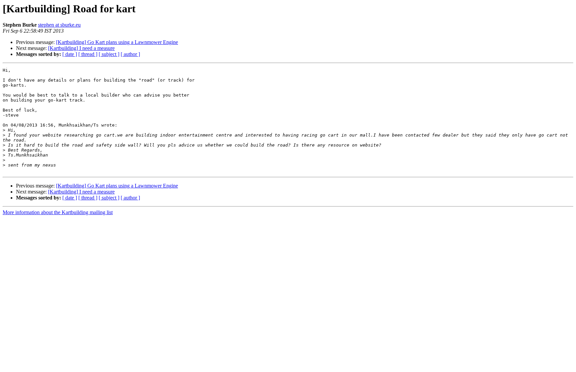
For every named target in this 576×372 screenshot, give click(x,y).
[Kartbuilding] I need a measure (81, 48)
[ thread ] (87, 54)
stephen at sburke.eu (59, 25)
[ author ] (130, 54)
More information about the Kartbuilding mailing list (58, 212)
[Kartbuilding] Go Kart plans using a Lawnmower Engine (117, 42)
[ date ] (69, 54)
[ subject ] (109, 54)
